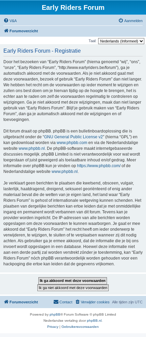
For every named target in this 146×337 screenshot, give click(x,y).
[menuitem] (10, 21)
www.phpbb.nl (32, 148)
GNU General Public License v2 (73, 137)
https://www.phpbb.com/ (99, 165)
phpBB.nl (94, 320)
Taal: (92, 41)
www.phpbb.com (72, 142)
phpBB (55, 314)
